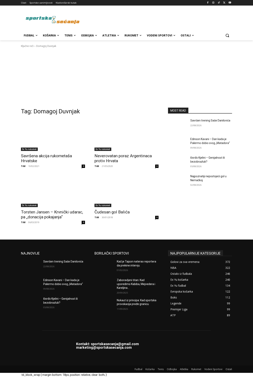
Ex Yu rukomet (29, 149)
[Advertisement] (126, 77)
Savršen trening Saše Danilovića (210, 120)
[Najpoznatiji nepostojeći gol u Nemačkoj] (177, 181)
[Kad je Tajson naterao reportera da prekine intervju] (104, 266)
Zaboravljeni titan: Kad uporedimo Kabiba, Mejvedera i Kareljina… (136, 283)
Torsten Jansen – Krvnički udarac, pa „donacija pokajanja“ (52, 214)
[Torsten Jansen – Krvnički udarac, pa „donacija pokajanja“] (53, 191)
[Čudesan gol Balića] (126, 191)
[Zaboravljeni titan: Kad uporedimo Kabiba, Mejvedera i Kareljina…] (104, 285)
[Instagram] (213, 3)
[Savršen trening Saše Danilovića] (177, 125)
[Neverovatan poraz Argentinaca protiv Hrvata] (126, 135)
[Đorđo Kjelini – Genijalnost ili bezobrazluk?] (177, 162)
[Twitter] (224, 3)
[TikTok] (219, 3)
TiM (23, 166)
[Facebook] (208, 3)
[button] (227, 35)
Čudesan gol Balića (112, 212)
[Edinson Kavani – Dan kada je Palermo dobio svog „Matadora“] (177, 144)
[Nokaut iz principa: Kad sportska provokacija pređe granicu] (104, 305)
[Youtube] (230, 3)
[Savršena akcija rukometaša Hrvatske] (53, 135)
